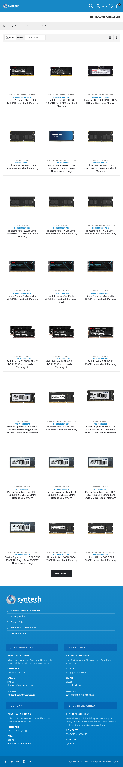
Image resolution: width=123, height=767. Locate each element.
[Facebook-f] (5, 761)
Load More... (61, 573)
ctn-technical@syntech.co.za (80, 695)
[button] (91, 6)
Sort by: (20, 37)
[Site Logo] (11, 6)
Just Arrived (14, 95)
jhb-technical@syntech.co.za (21, 695)
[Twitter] (11, 761)
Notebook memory (28, 95)
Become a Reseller (107, 17)
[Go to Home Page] (4, 26)
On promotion (70, 160)
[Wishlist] (111, 6)
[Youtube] (17, 761)
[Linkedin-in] (30, 761)
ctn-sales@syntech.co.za (78, 685)
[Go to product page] (22, 71)
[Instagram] (24, 761)
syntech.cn (71, 743)
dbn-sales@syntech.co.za (21, 743)
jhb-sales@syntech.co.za (20, 685)
